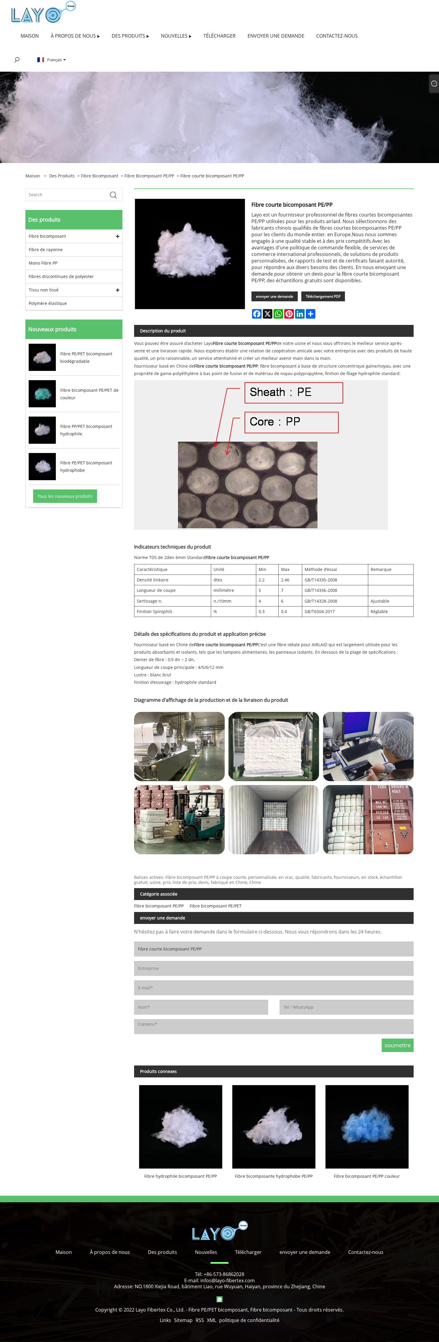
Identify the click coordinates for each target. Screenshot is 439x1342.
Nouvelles (206, 1252)
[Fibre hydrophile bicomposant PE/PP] (180, 1124)
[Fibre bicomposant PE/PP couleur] (367, 1124)
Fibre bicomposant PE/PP (149, 176)
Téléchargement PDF (323, 296)
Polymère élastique (48, 303)
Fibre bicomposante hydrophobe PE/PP (274, 1176)
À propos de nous (110, 1252)
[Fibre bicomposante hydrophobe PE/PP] (273, 1124)
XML (211, 1320)
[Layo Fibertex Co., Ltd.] (43, 11)
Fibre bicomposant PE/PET (216, 906)
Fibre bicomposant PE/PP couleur (367, 1176)
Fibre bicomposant (99, 176)
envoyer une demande (274, 296)
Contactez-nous (365, 1252)
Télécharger (248, 1252)
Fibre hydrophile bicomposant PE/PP (180, 1176)
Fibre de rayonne (46, 249)
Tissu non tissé (44, 290)
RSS (200, 1320)
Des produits (62, 176)
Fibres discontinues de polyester (61, 276)
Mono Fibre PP (43, 263)
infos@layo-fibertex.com (227, 1280)
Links (165, 1320)
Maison (64, 1252)
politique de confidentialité (249, 1320)
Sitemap (183, 1320)
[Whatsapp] (219, 1299)
